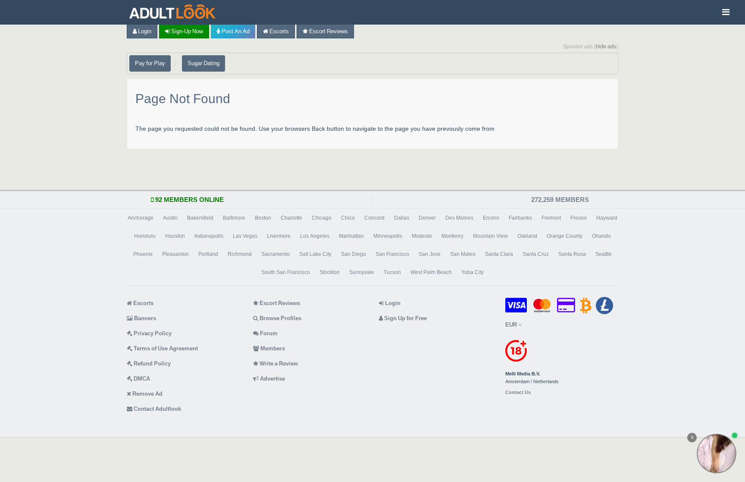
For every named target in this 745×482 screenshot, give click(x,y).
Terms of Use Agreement (165, 348)
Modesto (422, 236)
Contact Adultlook (156, 409)
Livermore (279, 236)
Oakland (527, 236)
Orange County (564, 236)
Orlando (601, 236)
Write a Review (278, 363)
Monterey (452, 236)
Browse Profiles (279, 318)
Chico (348, 218)
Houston (175, 236)
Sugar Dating (203, 63)
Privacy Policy (152, 333)
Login (144, 31)
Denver (427, 218)
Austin (170, 218)
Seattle (603, 254)
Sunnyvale (361, 272)
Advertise (272, 378)
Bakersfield (200, 218)
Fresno (578, 218)
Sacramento (275, 254)
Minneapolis (387, 236)
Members (272, 348)
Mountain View (490, 236)
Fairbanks (520, 218)
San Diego (353, 254)
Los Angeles (314, 236)
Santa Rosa (572, 254)
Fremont (551, 218)
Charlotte (291, 218)
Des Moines (459, 218)
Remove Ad (147, 394)
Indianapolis (208, 236)
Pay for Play (150, 63)
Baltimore (234, 218)
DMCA (141, 378)
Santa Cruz (536, 254)
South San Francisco (285, 272)
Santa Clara (499, 254)
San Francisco (392, 254)
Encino (491, 218)
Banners (144, 318)
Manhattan (351, 236)
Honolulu (145, 236)
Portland (208, 254)
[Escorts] (174, 12)
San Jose (430, 254)
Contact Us (518, 392)
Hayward (606, 218)
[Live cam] (717, 454)
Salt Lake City (315, 254)
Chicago (322, 218)
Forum (268, 333)
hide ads (606, 46)
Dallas (401, 218)
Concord (374, 218)
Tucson (392, 272)
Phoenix (143, 254)
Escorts (278, 31)
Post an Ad (235, 31)
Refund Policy (151, 363)
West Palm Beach (431, 272)
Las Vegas (245, 236)
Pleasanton (175, 254)
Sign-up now (186, 31)
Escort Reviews (328, 31)
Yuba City (472, 272)
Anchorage (140, 218)
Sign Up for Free (405, 318)
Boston (263, 218)
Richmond (240, 254)
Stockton (329, 272)
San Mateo (463, 254)
